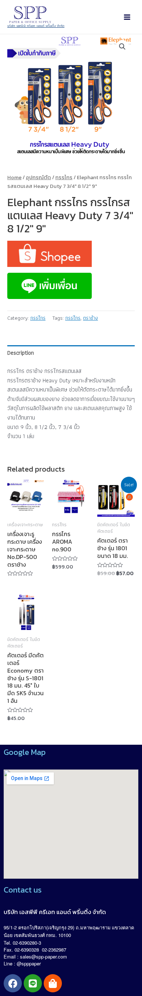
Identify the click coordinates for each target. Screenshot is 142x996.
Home (14, 177)
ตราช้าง (90, 318)
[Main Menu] (127, 17)
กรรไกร (63, 177)
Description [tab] (20, 352)
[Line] (33, 983)
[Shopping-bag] (53, 983)
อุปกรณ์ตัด (38, 177)
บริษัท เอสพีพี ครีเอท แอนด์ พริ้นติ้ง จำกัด (35, 26)
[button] (122, 46)
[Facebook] (13, 983)
